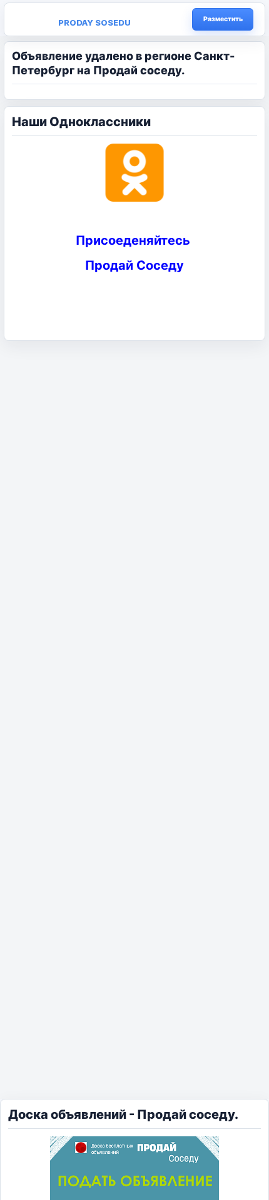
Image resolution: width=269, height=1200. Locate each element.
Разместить (223, 19)
